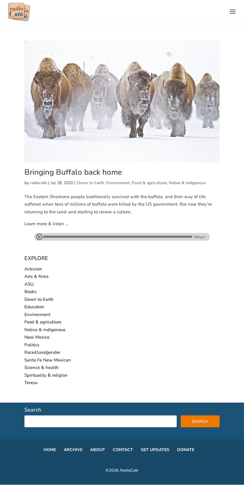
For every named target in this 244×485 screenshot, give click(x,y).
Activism (33, 269)
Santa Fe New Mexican (47, 360)
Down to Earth (90, 183)
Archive (73, 450)
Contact (123, 450)
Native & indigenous (187, 183)
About (97, 450)
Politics (31, 345)
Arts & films (36, 276)
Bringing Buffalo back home (73, 172)
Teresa (30, 383)
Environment (118, 183)
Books (30, 292)
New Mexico (36, 337)
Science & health (41, 367)
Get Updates (155, 450)
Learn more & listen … (46, 224)
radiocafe (38, 183)
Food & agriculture (149, 183)
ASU (29, 284)
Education (34, 307)
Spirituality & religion (46, 375)
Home (49, 450)
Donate (185, 450)
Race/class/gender (42, 352)
